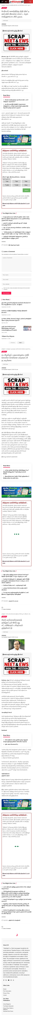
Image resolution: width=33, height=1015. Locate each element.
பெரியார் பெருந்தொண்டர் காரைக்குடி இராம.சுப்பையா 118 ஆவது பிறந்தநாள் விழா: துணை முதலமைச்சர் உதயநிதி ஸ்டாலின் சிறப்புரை (16, 911)
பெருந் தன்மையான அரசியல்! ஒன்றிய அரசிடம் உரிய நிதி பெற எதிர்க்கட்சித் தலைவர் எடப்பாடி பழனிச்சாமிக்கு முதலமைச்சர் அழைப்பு (16, 218)
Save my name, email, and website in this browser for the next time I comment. (17, 289)
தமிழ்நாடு (4, 7)
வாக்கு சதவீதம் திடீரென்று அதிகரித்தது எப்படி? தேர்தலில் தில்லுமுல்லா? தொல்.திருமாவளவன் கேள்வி (16, 471)
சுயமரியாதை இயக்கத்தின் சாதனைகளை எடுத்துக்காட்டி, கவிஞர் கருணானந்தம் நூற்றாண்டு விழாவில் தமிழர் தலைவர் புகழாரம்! (15, 106)
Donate (26, 190)
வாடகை (16, 601)
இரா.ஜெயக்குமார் (13, 245)
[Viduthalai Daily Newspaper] (16, 1)
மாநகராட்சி (11, 601)
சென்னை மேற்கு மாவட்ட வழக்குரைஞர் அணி (14, 585)
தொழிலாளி (17, 920)
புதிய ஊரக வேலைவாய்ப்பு (11, 744)
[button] (3, 2)
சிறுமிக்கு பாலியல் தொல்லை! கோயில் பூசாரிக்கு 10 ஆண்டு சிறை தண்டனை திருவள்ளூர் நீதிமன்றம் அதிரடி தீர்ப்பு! (15, 905)
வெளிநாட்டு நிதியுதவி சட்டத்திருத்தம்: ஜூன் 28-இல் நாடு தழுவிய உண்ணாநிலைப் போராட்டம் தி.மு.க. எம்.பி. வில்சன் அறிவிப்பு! (15, 580)
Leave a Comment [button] (7, 609)
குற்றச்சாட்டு (11, 920)
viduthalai (4, 24)
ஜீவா (18, 245)
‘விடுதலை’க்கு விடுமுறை (8, 336)
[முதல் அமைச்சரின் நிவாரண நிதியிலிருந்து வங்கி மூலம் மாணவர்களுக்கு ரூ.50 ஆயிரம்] (27, 328)
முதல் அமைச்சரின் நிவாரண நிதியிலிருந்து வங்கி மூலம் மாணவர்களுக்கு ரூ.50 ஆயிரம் (9, 328)
